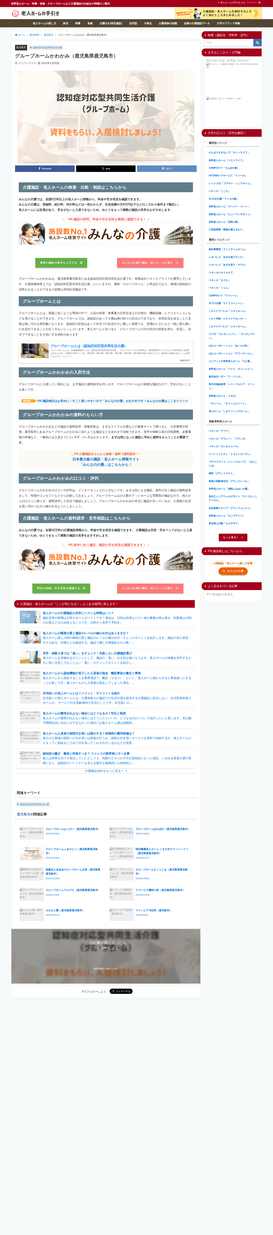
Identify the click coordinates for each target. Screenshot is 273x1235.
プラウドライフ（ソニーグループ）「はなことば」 (233, 464)
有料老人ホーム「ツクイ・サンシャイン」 (232, 369)
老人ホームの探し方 (44, 23)
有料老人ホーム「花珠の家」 (224, 222)
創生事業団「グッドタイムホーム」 (228, 249)
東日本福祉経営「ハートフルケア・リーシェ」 (232, 386)
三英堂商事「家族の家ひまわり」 (227, 229)
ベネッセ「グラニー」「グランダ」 (228, 438)
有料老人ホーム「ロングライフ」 (227, 516)
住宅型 (133, 23)
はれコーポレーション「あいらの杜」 (229, 345)
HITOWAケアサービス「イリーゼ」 (228, 175)
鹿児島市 (21, 47)
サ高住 (148, 23)
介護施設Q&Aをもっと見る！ (104, 770)
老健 (90, 23)
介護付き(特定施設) (111, 23)
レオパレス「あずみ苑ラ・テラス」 (228, 264)
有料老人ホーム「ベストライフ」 (227, 160)
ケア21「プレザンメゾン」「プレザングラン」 (232, 336)
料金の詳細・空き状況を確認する (58, 588)
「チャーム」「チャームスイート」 (228, 403)
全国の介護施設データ (197, 23)
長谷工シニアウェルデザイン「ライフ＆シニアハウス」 (233, 498)
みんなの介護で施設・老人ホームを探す (147, 262)
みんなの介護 (235, 571)
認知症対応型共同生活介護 (47, 47)
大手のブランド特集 (228, 23)
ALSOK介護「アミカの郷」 (224, 199)
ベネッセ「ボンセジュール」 (224, 446)
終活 (65, 23)
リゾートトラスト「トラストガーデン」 (230, 454)
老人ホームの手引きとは (232, 2)
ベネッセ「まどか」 (219, 280)
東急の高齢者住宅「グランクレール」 (229, 481)
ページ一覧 (255, 2)
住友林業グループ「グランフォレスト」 (230, 508)
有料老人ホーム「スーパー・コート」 (229, 206)
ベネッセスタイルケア (221, 272)
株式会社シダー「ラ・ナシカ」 (226, 376)
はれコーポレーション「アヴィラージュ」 (232, 353)
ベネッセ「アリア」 (219, 431)
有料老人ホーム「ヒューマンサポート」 (230, 214)
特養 (77, 23)
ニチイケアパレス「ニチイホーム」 (228, 311)
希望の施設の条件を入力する (58, 262)
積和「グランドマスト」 (222, 473)
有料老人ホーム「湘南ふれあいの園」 (229, 489)
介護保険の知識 (168, 23)
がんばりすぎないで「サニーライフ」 (229, 152)
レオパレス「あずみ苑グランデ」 (227, 257)
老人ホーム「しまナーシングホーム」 (229, 411)
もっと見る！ (231, 537)
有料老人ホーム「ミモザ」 (223, 396)
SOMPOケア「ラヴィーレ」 (224, 295)
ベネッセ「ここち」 (219, 191)
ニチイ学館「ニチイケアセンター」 (228, 318)
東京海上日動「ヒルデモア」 (224, 523)
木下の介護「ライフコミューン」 (227, 303)
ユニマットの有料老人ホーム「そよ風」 (230, 361)
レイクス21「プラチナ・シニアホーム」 (230, 183)
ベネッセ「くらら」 (219, 288)
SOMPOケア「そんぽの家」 (224, 168)
